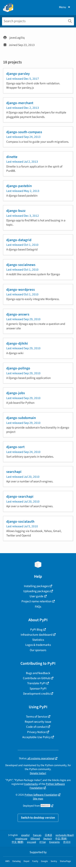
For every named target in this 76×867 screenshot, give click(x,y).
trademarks (31, 784)
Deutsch (47, 838)
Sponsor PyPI (38, 688)
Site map (38, 799)
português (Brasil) (65, 835)
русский (31, 842)
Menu (62, 7)
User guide (36, 596)
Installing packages (36, 586)
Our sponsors (38, 650)
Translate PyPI (36, 683)
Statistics (38, 639)
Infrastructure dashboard (36, 634)
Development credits (36, 693)
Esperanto (54, 842)
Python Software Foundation (41, 795)
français (37, 835)
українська (21, 838)
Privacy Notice (36, 732)
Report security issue (38, 721)
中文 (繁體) (18, 842)
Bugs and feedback (38, 673)
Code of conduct (36, 726)
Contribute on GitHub (36, 678)
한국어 (67, 842)
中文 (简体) (61, 838)
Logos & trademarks (38, 645)
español (25, 835)
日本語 (48, 835)
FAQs (38, 606)
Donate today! (38, 773)
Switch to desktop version (38, 817)
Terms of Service (36, 716)
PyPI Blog (36, 629)
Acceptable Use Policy (36, 737)
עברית (43, 842)
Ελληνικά (35, 838)
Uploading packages (36, 591)
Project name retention (36, 601)
